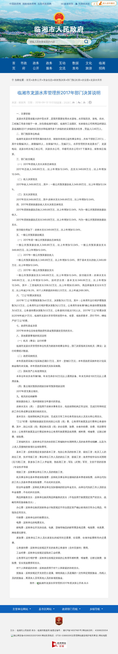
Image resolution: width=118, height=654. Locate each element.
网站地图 (103, 635)
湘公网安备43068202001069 (27, 635)
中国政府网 (15, 3)
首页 (13, 65)
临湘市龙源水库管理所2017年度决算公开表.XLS (63, 583)
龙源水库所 (96, 79)
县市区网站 (45, 609)
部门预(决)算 (73, 79)
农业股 (85, 79)
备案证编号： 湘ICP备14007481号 (66, 630)
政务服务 (49, 65)
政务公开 (36, 65)
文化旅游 (89, 65)
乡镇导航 (95, 609)
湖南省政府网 (29, 3)
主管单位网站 (21, 609)
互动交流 (62, 65)
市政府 (24, 65)
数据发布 (75, 65)
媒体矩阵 (68, 3)
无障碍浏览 (84, 3)
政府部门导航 (70, 609)
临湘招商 (102, 65)
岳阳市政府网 (44, 3)
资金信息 (47, 79)
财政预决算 (59, 79)
